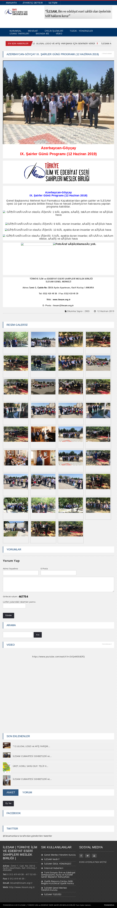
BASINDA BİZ (42, 33)
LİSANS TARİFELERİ (19, 33)
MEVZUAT (33, 30)
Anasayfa (11, 3)
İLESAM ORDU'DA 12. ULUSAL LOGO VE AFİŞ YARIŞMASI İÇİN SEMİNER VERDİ (51, 43)
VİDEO (59, 33)
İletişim (53, 3)
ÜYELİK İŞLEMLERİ (54, 30)
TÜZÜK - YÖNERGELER (81, 30)
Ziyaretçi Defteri (33, 3)
